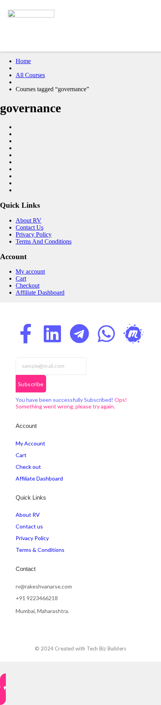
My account (30, 271)
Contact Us (29, 227)
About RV (28, 220)
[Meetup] (133, 333)
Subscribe (31, 384)
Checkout (27, 285)
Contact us (29, 526)
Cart (21, 278)
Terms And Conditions (44, 241)
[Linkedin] (52, 333)
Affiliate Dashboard (40, 292)
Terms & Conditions (40, 549)
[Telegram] (79, 333)
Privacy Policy (34, 234)
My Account (30, 443)
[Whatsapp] (106, 333)
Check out (28, 466)
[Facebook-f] (25, 333)
